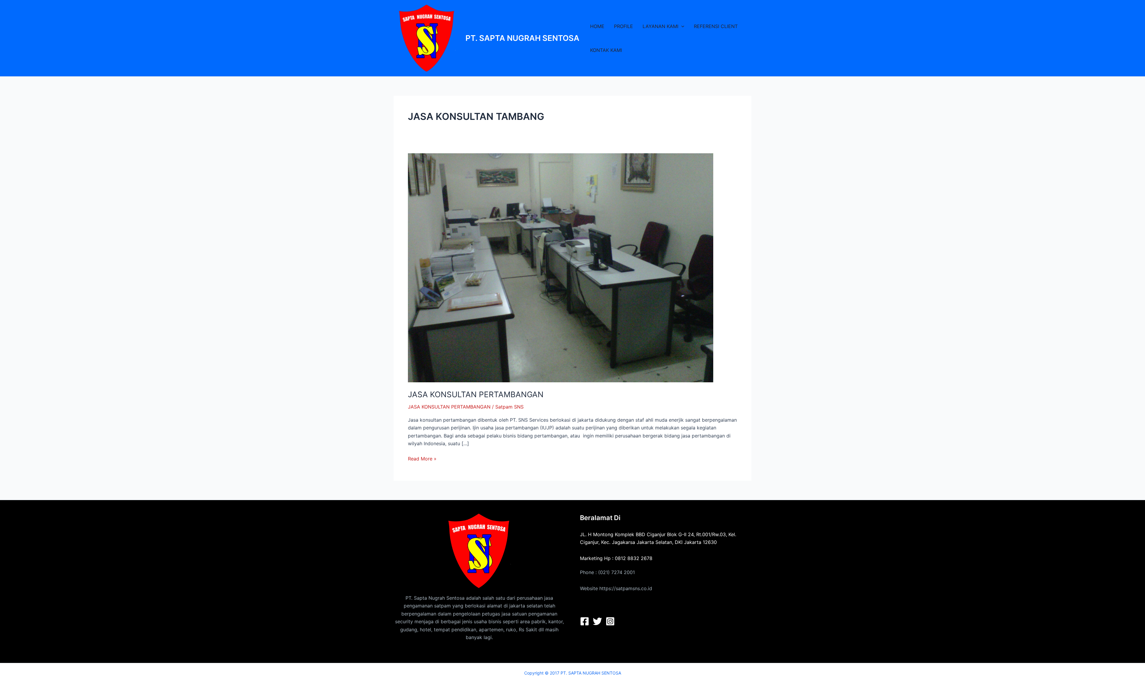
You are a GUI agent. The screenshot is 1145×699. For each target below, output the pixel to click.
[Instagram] (610, 621)
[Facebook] (584, 621)
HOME (597, 26)
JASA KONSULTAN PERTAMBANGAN (476, 394)
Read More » (422, 458)
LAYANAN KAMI (660, 26)
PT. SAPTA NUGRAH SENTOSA (522, 38)
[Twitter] (597, 621)
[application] (681, 26)
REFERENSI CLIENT (716, 26)
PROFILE (623, 26)
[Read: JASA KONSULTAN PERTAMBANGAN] (560, 267)
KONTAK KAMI (606, 50)
